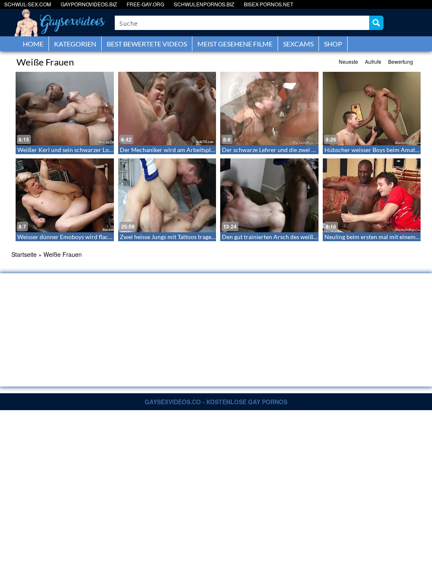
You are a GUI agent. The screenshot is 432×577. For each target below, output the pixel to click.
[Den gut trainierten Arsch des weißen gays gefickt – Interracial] (269, 195)
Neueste (348, 61)
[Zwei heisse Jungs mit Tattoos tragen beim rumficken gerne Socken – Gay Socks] (167, 195)
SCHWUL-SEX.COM (27, 4)
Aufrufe (373, 61)
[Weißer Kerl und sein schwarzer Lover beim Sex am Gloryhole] (65, 108)
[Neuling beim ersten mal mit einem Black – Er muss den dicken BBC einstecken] (372, 195)
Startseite (24, 254)
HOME (33, 44)
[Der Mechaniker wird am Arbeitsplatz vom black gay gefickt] (167, 108)
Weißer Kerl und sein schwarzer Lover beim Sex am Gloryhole (97, 149)
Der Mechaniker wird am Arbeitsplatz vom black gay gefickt (197, 149)
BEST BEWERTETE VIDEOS (147, 44)
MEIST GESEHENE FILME (235, 44)
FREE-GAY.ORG (145, 4)
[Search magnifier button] (376, 23)
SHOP (333, 44)
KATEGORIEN (75, 44)
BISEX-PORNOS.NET (268, 4)
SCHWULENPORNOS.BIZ (204, 4)
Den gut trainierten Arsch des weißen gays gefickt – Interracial (303, 236)
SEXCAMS (298, 44)
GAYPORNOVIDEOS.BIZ (89, 4)
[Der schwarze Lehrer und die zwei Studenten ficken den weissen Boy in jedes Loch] (269, 108)
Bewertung (400, 61)
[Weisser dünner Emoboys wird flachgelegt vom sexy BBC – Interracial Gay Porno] (65, 195)
